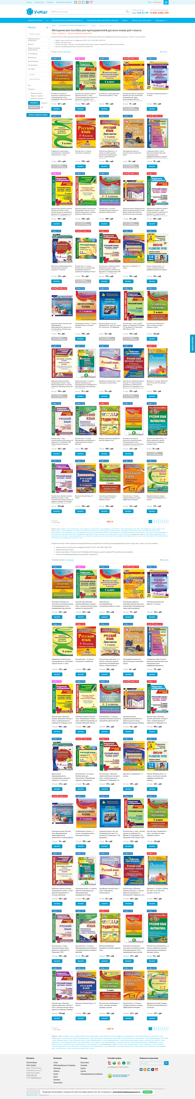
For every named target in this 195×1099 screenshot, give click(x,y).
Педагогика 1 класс (118, 532)
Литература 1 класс (71, 530)
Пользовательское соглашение (91, 1074)
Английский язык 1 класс (76, 529)
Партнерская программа (64, 2)
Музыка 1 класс (107, 530)
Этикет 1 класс (79, 538)
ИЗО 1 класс (140, 529)
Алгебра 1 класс (65, 529)
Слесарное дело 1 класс (159, 534)
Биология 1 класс (99, 529)
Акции (56, 1074)
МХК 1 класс (88, 530)
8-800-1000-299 (159, 12)
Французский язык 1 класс (134, 536)
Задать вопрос (192, 343)
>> (45, 98)
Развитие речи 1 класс (116, 534)
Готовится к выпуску (38, 98)
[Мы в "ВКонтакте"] (75, 2)
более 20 (114, 1067)
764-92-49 (140, 12)
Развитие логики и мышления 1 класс (99, 534)
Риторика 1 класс (126, 534)
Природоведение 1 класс (113, 1042)
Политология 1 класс (143, 532)
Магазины (50, 2)
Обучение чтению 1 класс (153, 530)
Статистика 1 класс (67, 536)
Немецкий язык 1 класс (118, 530)
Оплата (83, 1068)
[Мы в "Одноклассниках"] (79, 2)
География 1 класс (109, 529)
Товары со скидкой (37, 96)
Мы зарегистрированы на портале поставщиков (118, 1075)
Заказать (56, 109)
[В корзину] (166, 2)
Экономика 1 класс (69, 538)
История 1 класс (160, 529)
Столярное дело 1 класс (79, 536)
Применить (34, 103)
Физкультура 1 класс (110, 536)
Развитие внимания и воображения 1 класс (77, 534)
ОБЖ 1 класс (128, 530)
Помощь (29, 2)
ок (166, 1063)
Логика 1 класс (80, 530)
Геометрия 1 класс (119, 529)
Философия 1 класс (121, 536)
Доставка (84, 1065)
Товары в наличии (36, 93)
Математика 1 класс (97, 530)
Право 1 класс (153, 532)
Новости (57, 1071)
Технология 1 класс (91, 536)
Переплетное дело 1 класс (131, 532)
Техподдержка (31, 1062)
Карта (56, 1077)
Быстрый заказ (39, 2)
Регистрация (157, 2)
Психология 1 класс (60, 534)
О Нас (56, 1062)
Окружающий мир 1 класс (72, 532)
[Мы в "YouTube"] (91, 2)
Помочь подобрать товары (38, 115)
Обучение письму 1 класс (139, 530)
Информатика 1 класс (149, 529)
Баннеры (57, 1079)
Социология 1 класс (56, 536)
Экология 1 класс (59, 538)
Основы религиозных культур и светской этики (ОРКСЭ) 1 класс (96, 532)
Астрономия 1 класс (88, 529)
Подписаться (34, 107)
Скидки (83, 1071)
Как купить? (85, 1062)
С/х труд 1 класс (148, 534)
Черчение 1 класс (154, 536)
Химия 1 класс (146, 536)
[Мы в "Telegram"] (83, 2)
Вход (149, 2)
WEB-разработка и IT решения (64, 1065)
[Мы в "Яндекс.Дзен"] (87, 2)
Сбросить (44, 103)
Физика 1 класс (100, 536)
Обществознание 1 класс (57, 532)
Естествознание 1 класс (130, 529)
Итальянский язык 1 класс (58, 530)
